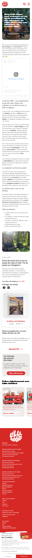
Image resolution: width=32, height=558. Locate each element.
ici (21, 226)
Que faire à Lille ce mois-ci (14, 402)
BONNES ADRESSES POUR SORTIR (11, 472)
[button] (24, 4)
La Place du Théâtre (16, 321)
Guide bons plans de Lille (8, 514)
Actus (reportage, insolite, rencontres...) (13, 397)
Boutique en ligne (7, 510)
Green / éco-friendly (8, 498)
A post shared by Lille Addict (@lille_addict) (16, 95)
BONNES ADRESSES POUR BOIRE (11, 460)
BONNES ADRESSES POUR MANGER (11, 449)
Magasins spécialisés (8, 481)
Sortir (18, 399)
